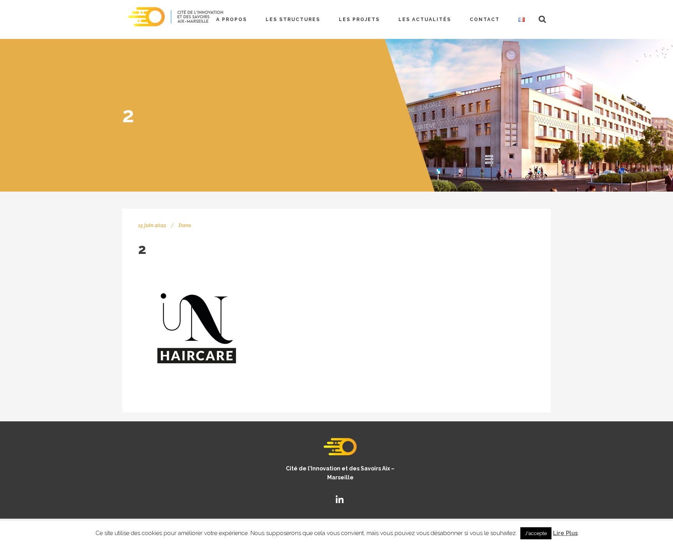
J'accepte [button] (536, 533)
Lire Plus (565, 533)
